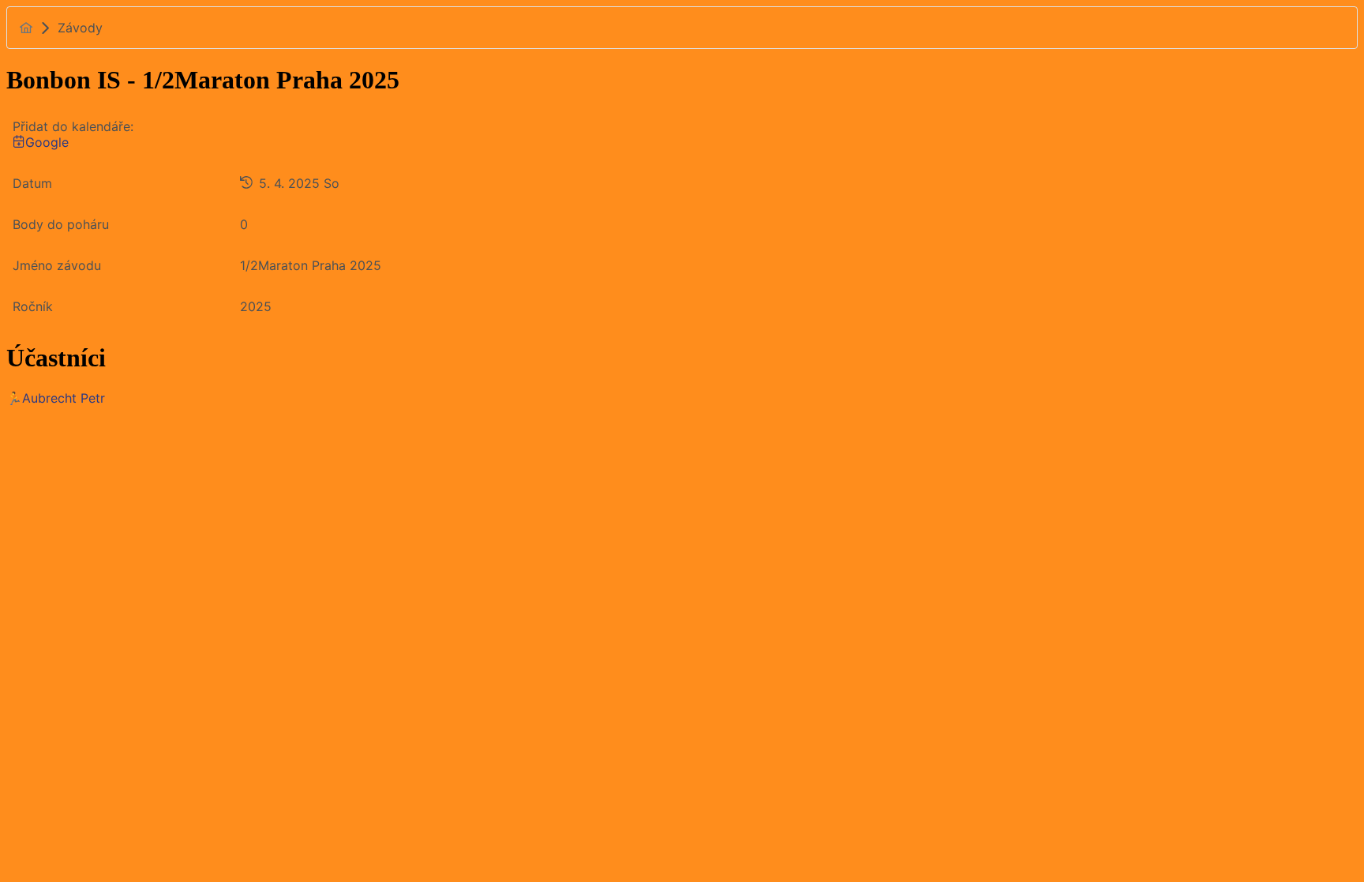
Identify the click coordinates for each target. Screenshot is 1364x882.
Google (47, 142)
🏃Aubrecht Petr (55, 398)
